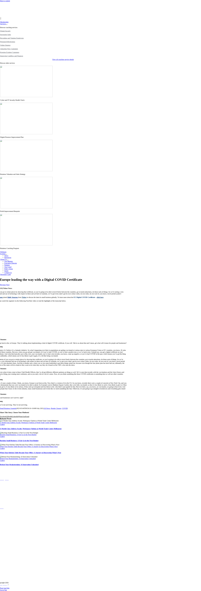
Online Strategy (5, 45)
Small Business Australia (8, 408)
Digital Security (5, 31)
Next (7, 285)
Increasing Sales (5, 34)
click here (100, 297)
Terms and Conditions (16, 584)
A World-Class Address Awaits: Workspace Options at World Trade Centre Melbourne (28, 423)
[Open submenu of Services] (6, 24)
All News (47, 408)
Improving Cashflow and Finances (11, 56)
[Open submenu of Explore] (6, 254)
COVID (64, 408)
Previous (3, 285)
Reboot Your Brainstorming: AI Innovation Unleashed (18, 459)
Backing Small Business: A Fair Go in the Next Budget (18, 435)
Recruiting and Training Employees (12, 38)
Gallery (2, 424)
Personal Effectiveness (7, 42)
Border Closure (56, 408)
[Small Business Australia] (61, 16)
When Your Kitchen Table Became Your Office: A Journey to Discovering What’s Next (29, 446)
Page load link (4, 588)
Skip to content (5, 1)
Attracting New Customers (9, 49)
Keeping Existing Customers (9, 52)
